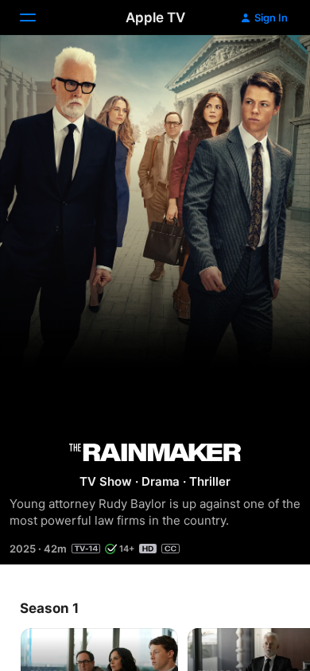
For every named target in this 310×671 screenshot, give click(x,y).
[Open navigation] (37, 17)
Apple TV (155, 17)
